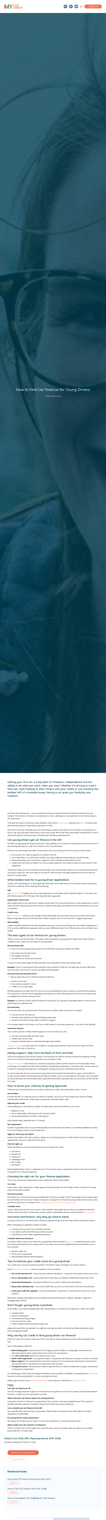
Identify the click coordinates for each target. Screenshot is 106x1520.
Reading (92, 1373)
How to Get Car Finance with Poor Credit (27, 1488)
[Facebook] (65, 6)
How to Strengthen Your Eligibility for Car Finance (31, 1498)
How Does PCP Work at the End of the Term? (29, 1479)
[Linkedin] (71, 6)
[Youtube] (76, 6)
